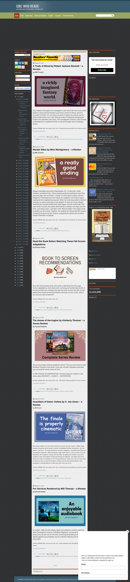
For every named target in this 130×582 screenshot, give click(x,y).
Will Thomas (74, 556)
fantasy (42, 478)
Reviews (54, 139)
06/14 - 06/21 (22, 182)
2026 (18, 97)
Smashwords (97, 255)
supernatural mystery (76, 139)
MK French (43, 139)
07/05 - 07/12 (22, 174)
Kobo (94, 259)
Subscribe (102, 70)
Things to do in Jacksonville (76, 579)
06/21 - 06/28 (22, 179)
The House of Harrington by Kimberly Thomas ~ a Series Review (59, 322)
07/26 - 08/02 (22, 166)
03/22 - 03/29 (22, 214)
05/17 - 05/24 (22, 193)
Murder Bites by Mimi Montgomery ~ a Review (57, 149)
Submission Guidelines (40, 15)
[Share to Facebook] (55, 137)
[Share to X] (54, 137)
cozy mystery (43, 230)
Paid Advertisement (68, 15)
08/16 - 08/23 (22, 99)
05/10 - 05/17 (22, 195)
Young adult (67, 478)
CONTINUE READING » (39, 131)
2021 (18, 258)
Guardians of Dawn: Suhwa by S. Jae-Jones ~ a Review (57, 403)
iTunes (95, 263)
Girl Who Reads (32, 579)
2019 (18, 263)
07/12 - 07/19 (22, 171)
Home (16, 15)
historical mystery (60, 556)
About (21, 15)
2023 (18, 253)
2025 (18, 247)
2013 (18, 280)
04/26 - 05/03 (22, 201)
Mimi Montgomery (53, 230)
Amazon (95, 251)
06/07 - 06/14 (22, 185)
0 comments (42, 136)
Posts (19, 76)
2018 (18, 266)
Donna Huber (64, 309)
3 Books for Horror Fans (104, 134)
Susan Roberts (60, 391)
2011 (18, 285)
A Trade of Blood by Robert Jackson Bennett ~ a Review (58, 67)
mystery (49, 139)
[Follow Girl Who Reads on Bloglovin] (23, 89)
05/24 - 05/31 (22, 190)
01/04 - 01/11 (22, 244)
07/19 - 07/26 (22, 168)
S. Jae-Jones (60, 478)
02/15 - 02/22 (22, 228)
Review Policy (28, 15)
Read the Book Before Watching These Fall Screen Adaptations (59, 243)
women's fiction (69, 391)
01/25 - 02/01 (22, 236)
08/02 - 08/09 (22, 163)
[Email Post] (47, 136)
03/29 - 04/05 (22, 212)
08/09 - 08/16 (22, 160)
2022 (18, 255)
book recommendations (46, 309)
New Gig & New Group (96, 177)
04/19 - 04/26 (22, 204)
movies (70, 309)
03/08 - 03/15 (22, 220)
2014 (18, 277)
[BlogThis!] (52, 137)
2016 (18, 272)
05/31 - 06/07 (22, 187)
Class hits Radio (58, 579)
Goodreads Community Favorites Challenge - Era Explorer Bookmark (104, 150)
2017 (18, 269)
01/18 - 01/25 (22, 239)
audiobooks (43, 556)
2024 (18, 250)
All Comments (21, 79)
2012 (18, 282)
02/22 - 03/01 (22, 225)
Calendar (50, 15)
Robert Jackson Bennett (63, 139)
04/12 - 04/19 (22, 206)
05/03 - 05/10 (22, 198)
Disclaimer (58, 15)
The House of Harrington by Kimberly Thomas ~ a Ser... (22, 131)
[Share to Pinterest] (57, 137)
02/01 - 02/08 (22, 233)
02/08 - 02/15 (22, 231)
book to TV (57, 309)
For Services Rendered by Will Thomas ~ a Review (59, 488)
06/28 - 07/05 (22, 176)
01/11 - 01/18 (22, 241)
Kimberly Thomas (45, 391)
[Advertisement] (65, 34)
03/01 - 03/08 (22, 222)
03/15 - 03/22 (22, 217)
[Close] (127, 531)
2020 (18, 261)
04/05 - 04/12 (22, 209)
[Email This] (50, 137)
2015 (18, 274)
